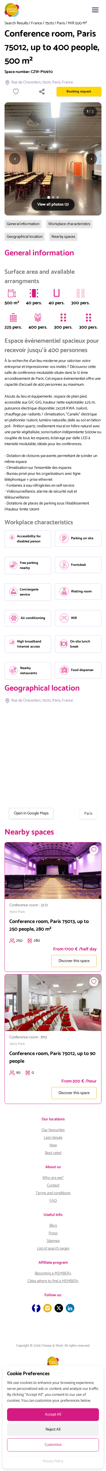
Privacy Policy (53, 1461)
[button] (95, 10)
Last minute (53, 1137)
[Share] (42, 91)
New (53, 1145)
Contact (53, 1185)
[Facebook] (36, 1308)
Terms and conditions (53, 1193)
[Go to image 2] (53, 197)
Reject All (53, 1429)
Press (53, 1233)
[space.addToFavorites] (93, 849)
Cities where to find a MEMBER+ (53, 1281)
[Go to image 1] (48, 197)
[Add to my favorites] (16, 91)
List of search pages (53, 1248)
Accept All (53, 1414)
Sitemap (53, 1241)
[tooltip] (12, 293)
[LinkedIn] (70, 1308)
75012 (49, 23)
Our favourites (53, 1130)
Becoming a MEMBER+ (53, 1273)
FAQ (53, 1200)
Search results (16, 23)
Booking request (78, 91)
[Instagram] (47, 1308)
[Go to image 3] (58, 197)
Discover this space (74, 961)
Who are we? (53, 1178)
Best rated (53, 1153)
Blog (53, 1225)
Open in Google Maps (31, 813)
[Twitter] (59, 1308)
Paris (61, 23)
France (36, 23)
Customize (53, 1445)
